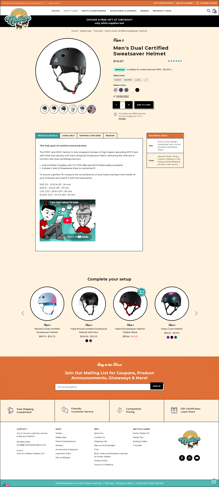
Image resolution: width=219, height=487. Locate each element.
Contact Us (99, 437)
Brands (145, 11)
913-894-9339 (23, 442)
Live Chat (214, 482)
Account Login (208, 3)
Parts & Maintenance (94, 11)
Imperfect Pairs (162, 11)
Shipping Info (100, 441)
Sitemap (109, 483)
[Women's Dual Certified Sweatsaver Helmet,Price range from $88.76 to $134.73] (47, 303)
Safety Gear (71, 11)
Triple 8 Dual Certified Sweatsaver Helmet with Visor (88, 330)
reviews (110, 135)
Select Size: (119, 75)
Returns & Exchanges (104, 445)
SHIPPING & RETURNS (90, 135)
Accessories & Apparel (123, 11)
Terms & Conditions (103, 464)
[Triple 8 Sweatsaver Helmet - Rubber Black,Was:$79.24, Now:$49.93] (130, 303)
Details (122, 119)
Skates (56, 11)
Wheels (59, 445)
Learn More (54, 3)
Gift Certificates (163, 3)
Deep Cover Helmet (172, 329)
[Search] (209, 10)
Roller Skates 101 (141, 433)
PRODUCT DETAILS (47, 135)
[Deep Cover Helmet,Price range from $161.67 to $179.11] (171, 303)
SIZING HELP (68, 135)
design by (121, 483)
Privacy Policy (100, 460)
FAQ (96, 449)
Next (196, 313)
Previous (22, 313)
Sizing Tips (138, 437)
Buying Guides (140, 441)
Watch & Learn (184, 3)
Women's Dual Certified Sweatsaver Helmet (47, 330)
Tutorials (137, 445)
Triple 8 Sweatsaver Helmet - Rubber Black (130, 330)
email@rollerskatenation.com (31, 445)
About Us (98, 433)
